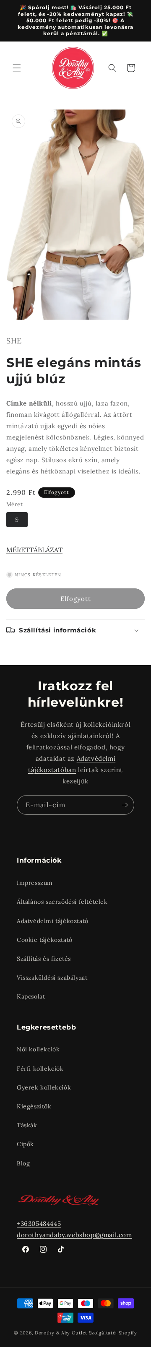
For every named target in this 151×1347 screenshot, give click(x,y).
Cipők (25, 1144)
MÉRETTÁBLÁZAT (34, 550)
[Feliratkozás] (124, 805)
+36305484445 (39, 1223)
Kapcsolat (31, 996)
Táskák (27, 1125)
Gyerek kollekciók (44, 1087)
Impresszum (35, 883)
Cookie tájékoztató (45, 940)
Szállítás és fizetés (44, 958)
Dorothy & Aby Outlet (61, 1333)
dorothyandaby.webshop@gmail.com (74, 1235)
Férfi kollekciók (40, 1068)
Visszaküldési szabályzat (52, 977)
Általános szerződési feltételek (62, 901)
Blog (23, 1163)
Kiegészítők (34, 1106)
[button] (17, 68)
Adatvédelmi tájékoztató (53, 921)
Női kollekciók (38, 1049)
